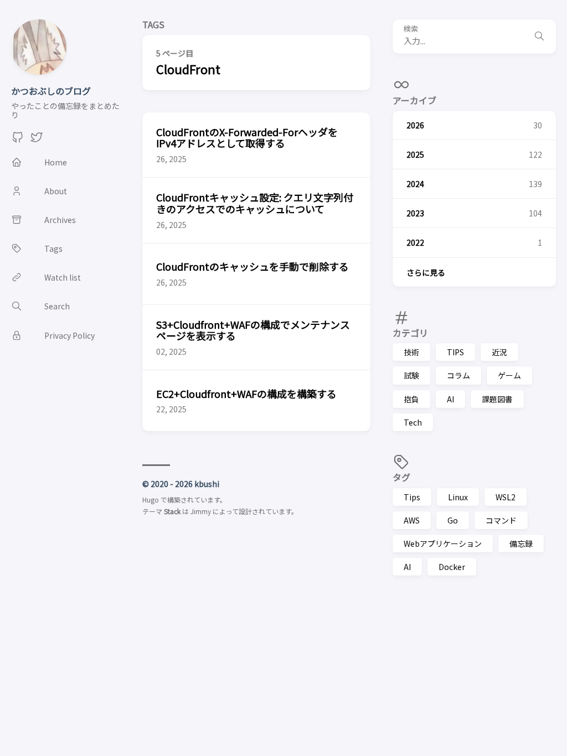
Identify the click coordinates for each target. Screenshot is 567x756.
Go (452, 520)
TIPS (455, 352)
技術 (411, 352)
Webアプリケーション (443, 543)
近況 (499, 352)
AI (450, 399)
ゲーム (509, 375)
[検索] (539, 36)
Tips (412, 497)
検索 (411, 29)
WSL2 (506, 497)
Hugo (150, 499)
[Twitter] (36, 140)
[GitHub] (17, 140)
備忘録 (521, 543)
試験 (411, 375)
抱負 (411, 399)
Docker (452, 566)
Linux (458, 497)
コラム (458, 375)
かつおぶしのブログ (51, 90)
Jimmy (200, 511)
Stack (172, 511)
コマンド (501, 520)
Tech (413, 422)
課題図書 (497, 399)
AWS (412, 520)
